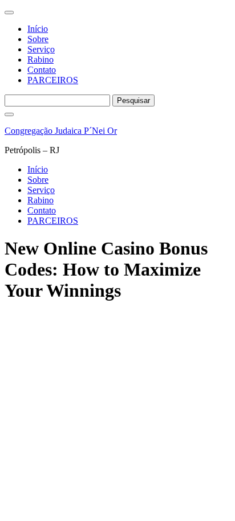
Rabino (40, 59)
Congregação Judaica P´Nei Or (61, 131)
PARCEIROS (52, 80)
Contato (41, 70)
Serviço (41, 49)
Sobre (37, 39)
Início (37, 29)
